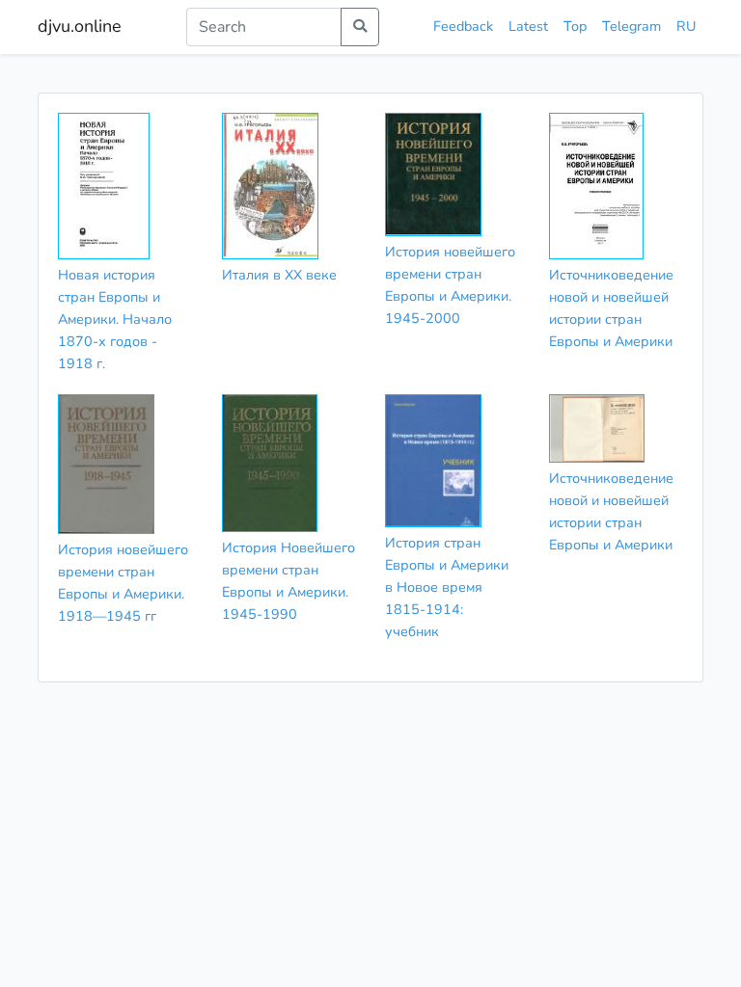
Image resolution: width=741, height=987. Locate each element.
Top (575, 26)
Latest (528, 26)
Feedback (463, 26)
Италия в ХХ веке (279, 274)
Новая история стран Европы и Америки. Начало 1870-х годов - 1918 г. (115, 319)
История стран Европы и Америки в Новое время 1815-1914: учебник (446, 587)
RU (686, 26)
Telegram (631, 26)
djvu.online (80, 26)
